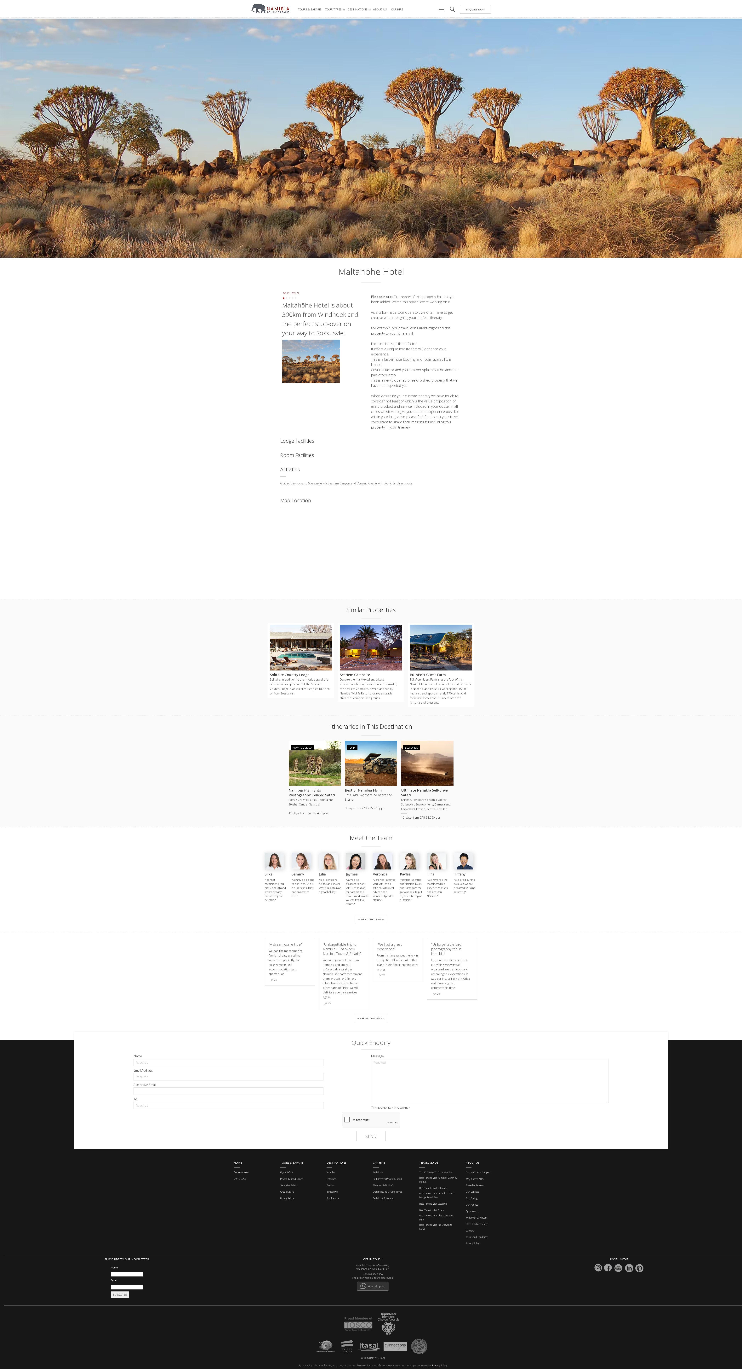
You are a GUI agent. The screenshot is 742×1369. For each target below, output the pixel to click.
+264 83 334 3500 (373, 1274)
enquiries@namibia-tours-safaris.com (373, 1277)
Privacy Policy (439, 1365)
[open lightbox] (311, 362)
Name (138, 1056)
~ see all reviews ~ (371, 1018)
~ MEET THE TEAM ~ (371, 919)
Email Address (143, 1070)
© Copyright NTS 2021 (373, 1358)
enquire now (475, 9)
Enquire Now (241, 1172)
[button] (334, 9)
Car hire (397, 9)
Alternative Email (145, 1085)
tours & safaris (309, 9)
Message (377, 1056)
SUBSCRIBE (120, 1294)
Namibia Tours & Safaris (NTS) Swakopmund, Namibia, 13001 (373, 1267)
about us (380, 9)
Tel (136, 1099)
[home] (270, 8)
